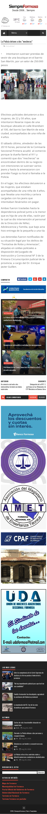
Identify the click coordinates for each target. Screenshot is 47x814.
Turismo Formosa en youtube (14, 798)
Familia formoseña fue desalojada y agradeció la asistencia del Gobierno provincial (29, 695)
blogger (42, 397)
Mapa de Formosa (9, 783)
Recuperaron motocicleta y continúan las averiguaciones (22, 345)
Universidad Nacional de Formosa (15, 792)
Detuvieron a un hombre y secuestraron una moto (28, 745)
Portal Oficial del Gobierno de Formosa (18, 789)
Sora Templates (31, 811)
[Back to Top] (23, 807)
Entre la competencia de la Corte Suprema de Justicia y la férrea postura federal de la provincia (28, 675)
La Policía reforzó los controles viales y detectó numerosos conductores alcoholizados (23, 318)
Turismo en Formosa (10, 795)
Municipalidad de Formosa (13, 786)
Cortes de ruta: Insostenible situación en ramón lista (27, 723)
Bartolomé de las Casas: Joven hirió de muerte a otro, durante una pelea (22, 368)
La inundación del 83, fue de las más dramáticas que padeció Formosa (26, 706)
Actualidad (10, 46)
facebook (33, 397)
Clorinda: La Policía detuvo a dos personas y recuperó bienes (28, 734)
